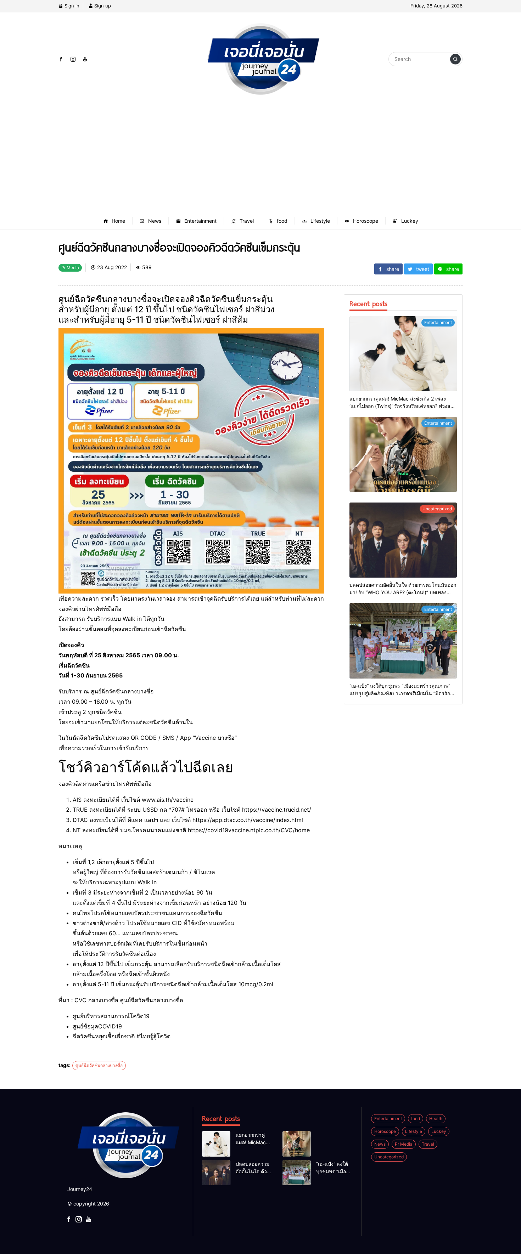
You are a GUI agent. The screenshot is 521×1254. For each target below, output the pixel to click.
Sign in (71, 5)
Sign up (102, 5)
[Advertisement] (260, 158)
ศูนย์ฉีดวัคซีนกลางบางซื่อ (99, 1065)
